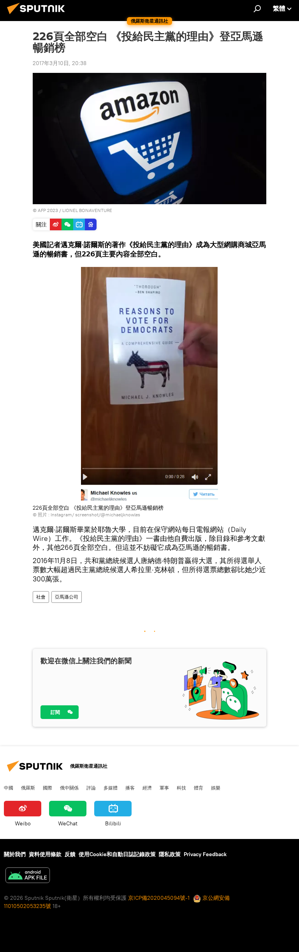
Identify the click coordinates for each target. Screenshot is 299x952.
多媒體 (111, 787)
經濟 (147, 787)
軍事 (164, 787)
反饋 (70, 854)
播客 (130, 787)
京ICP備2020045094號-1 (159, 897)
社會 (41, 597)
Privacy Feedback (205, 854)
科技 (181, 787)
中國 (8, 787)
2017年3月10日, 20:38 (59, 63)
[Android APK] (27, 876)
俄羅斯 (28, 787)
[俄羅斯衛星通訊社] (38, 15)
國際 (47, 787)
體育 (198, 787)
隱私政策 (170, 854)
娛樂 (215, 787)
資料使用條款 (45, 854)
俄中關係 (69, 787)
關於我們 (15, 854)
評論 (91, 787)
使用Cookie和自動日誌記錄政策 (117, 854)
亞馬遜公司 (66, 597)
